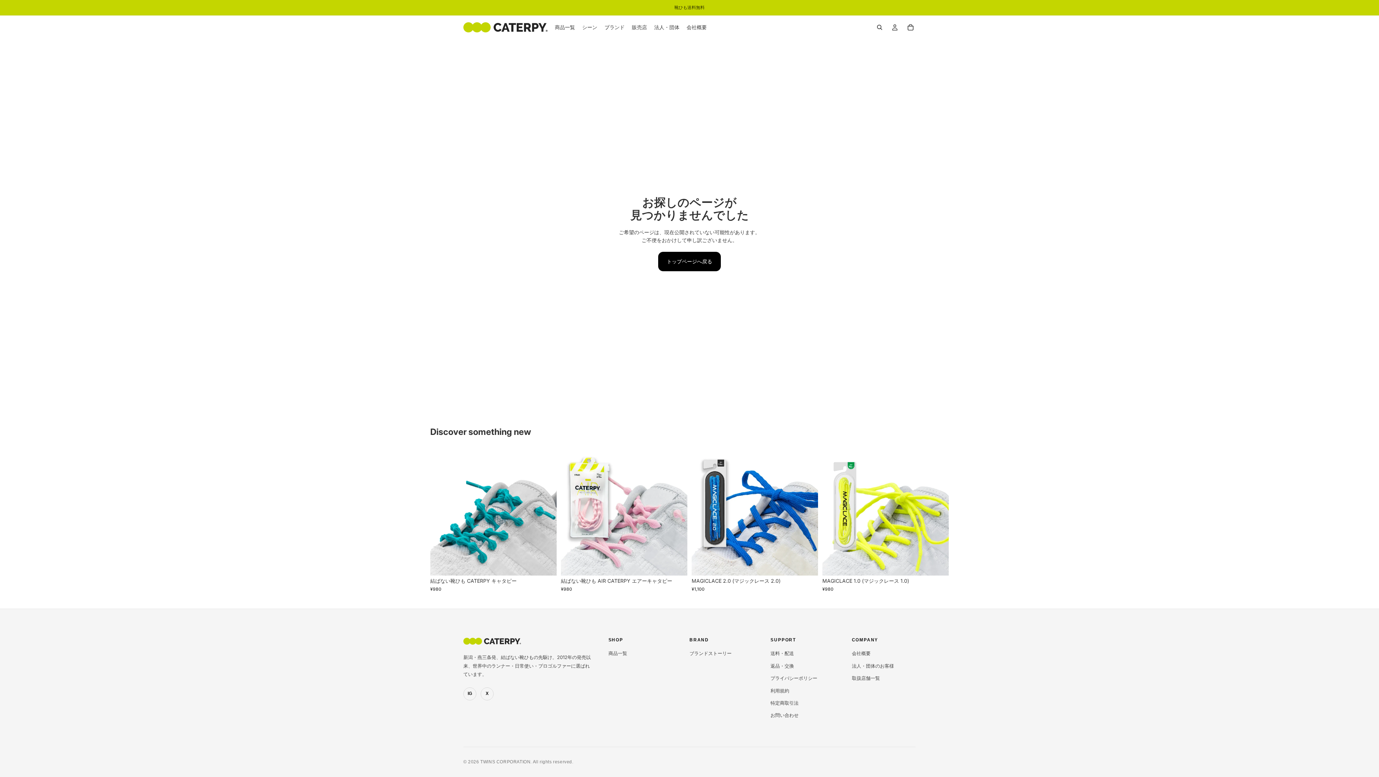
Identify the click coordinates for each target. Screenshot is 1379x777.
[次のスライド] (546, 513)
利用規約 (780, 691)
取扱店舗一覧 (866, 678)
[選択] (545, 564)
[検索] (880, 27)
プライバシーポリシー (794, 678)
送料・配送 (782, 653)
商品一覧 (617, 653)
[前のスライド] (441, 513)
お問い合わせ (785, 715)
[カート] (910, 27)
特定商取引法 (785, 703)
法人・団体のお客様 (873, 666)
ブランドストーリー (711, 653)
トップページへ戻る (689, 261)
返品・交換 (782, 666)
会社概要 (861, 653)
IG (470, 693)
